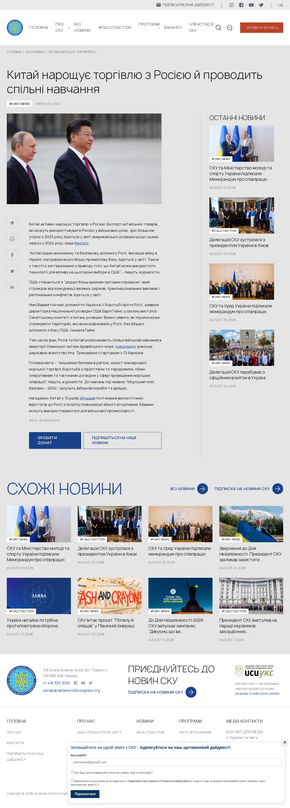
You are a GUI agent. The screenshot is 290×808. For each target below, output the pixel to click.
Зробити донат (261, 27)
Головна (39, 27)
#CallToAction (114, 27)
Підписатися (85, 794)
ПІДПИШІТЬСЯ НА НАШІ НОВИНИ (114, 440)
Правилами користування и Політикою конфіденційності (160, 781)
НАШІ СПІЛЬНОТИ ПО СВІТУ (99, 732)
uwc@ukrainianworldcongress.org (71, 690)
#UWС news (19, 104)
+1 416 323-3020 (56, 683)
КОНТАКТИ (15, 743)
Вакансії (173, 27)
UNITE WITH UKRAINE (195, 732)
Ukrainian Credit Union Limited (257, 694)
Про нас (14, 732)
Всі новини (35, 52)
